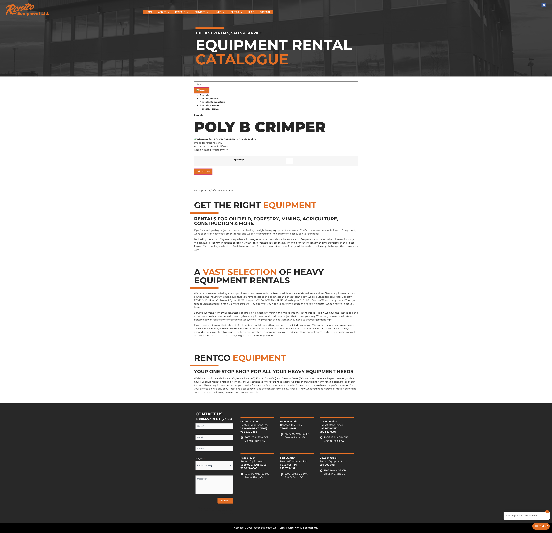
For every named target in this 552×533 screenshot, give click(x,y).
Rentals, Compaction (212, 102)
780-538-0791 (328, 431)
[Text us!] (541, 527)
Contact (265, 12)
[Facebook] (544, 5)
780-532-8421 (288, 428)
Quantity (239, 160)
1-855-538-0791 (328, 428)
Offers (235, 12)
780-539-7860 (248, 431)
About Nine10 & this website (302, 527)
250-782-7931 (327, 464)
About (162, 12)
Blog (251, 12)
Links (218, 12)
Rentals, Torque (209, 109)
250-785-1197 (287, 468)
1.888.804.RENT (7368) (253, 464)
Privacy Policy (215, 511)
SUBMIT (225, 500)
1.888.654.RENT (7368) (253, 428)
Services (200, 12)
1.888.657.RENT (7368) (213, 419)
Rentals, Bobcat (209, 98)
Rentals (180, 12)
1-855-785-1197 (288, 464)
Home (149, 12)
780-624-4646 (248, 468)
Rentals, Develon (210, 105)
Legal (282, 527)
